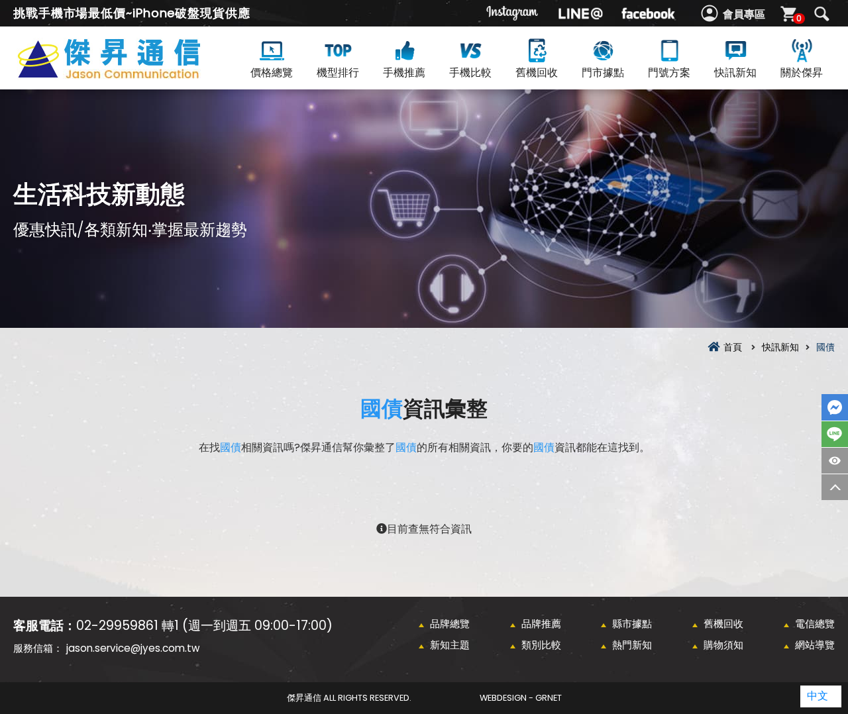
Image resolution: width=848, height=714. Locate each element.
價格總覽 (271, 72)
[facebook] (648, 13)
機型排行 (338, 72)
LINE (834, 434)
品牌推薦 (541, 624)
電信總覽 (815, 624)
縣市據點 (632, 624)
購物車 (799, 18)
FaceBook (834, 407)
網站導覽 (815, 645)
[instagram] (513, 13)
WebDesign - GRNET (521, 697)
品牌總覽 (450, 624)
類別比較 (541, 645)
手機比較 (470, 72)
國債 (381, 408)
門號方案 (669, 72)
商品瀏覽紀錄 (834, 461)
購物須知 (723, 645)
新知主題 (450, 645)
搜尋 (821, 14)
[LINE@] (580, 13)
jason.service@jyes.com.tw (132, 648)
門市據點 (603, 72)
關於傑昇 (801, 72)
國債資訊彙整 (132, 74)
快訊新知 (735, 72)
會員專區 (744, 14)
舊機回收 (536, 72)
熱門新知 (632, 645)
